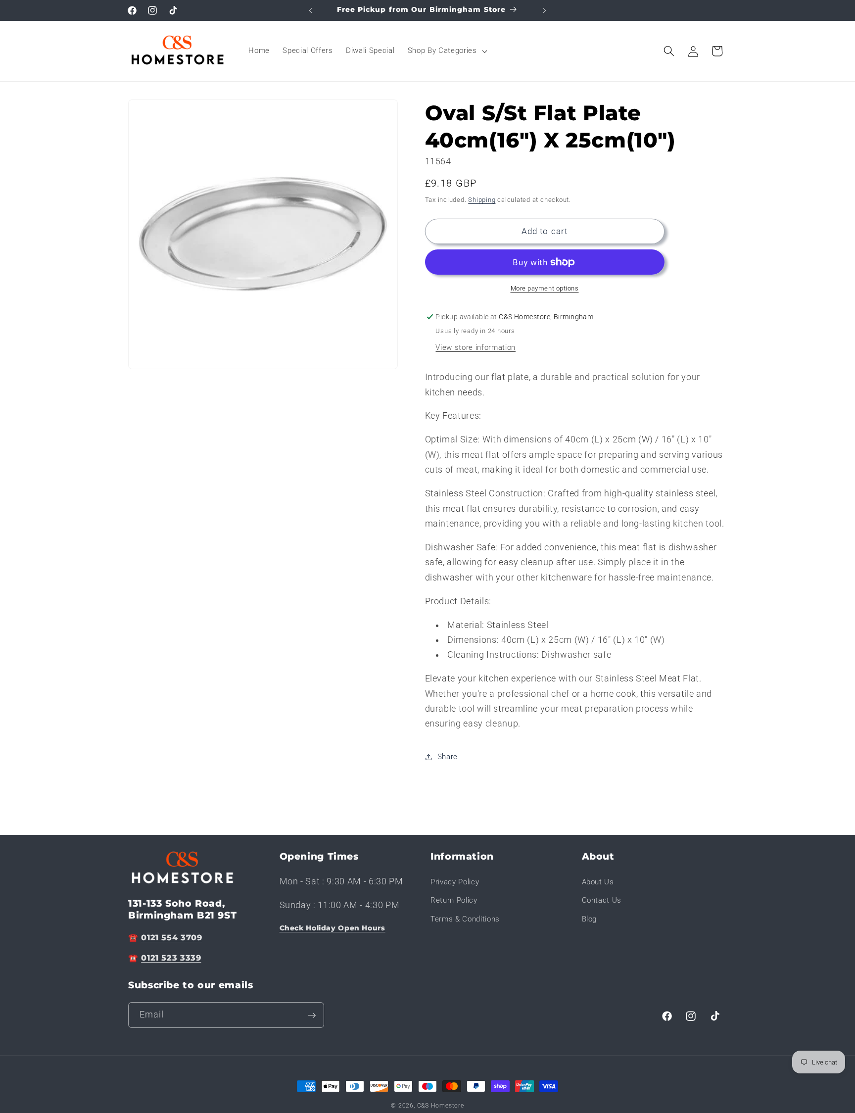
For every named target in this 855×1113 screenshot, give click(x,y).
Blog (589, 919)
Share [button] (447, 756)
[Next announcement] (545, 10)
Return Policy (453, 900)
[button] (446, 51)
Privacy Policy (454, 881)
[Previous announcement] (311, 10)
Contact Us (602, 900)
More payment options (545, 288)
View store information (475, 347)
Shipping (481, 199)
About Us (598, 881)
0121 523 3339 (171, 958)
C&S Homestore (440, 1105)
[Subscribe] (312, 1015)
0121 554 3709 (171, 937)
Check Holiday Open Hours (332, 927)
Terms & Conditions (465, 919)
